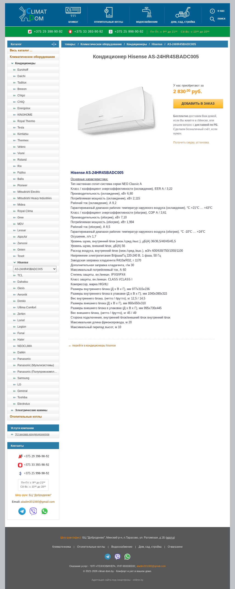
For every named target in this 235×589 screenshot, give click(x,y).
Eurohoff (22, 69)
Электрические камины (31, 410)
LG (19, 384)
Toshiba (22, 397)
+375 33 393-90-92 (88, 31)
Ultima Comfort (26, 307)
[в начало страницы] (226, 575)
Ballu (20, 179)
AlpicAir (22, 236)
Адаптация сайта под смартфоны (111, 579)
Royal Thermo (26, 121)
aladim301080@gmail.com (38, 501)
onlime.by (138, 579)
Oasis (21, 288)
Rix (19, 166)
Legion (21, 326)
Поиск (221, 18)
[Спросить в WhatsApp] (44, 511)
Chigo (21, 95)
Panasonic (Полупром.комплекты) (38, 371)
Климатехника (61, 546)
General (22, 391)
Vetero (21, 146)
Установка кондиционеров (32, 434)
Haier (20, 339)
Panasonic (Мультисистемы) (35, 365)
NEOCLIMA (24, 346)
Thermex (22, 140)
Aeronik (22, 294)
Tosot (20, 256)
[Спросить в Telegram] (22, 511)
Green (21, 249)
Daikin (21, 352)
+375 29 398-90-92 (48, 31)
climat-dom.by (106, 571)
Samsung (23, 378)
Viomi (21, 153)
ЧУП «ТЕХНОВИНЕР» (102, 566)
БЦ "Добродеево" (40, 495)
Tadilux (21, 82)
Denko (21, 301)
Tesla (20, 127)
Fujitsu (21, 172)
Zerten (21, 313)
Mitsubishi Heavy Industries (34, 198)
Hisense (22, 262)
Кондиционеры (25, 63)
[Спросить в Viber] (33, 511)
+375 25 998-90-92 (129, 31)
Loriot (21, 320)
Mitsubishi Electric (28, 191)
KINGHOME (24, 114)
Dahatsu (22, 281)
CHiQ (20, 101)
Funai (21, 333)
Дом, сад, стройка (183, 21)
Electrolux (23, 403)
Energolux (23, 108)
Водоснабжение (147, 21)
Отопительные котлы (108, 21)
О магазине (175, 546)
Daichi (21, 76)
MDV (20, 224)
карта (170, 537)
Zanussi (22, 243)
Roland (22, 159)
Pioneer (22, 185)
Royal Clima (25, 211)
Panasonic (24, 358)
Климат (73, 21)
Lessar (21, 230)
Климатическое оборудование (32, 57)
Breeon (22, 89)
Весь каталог (19, 50)
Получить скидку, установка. (191, 142)
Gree (20, 217)
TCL (20, 275)
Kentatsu (22, 134)
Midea (21, 204)
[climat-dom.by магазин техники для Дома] (33, 14)
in (11, 574)
